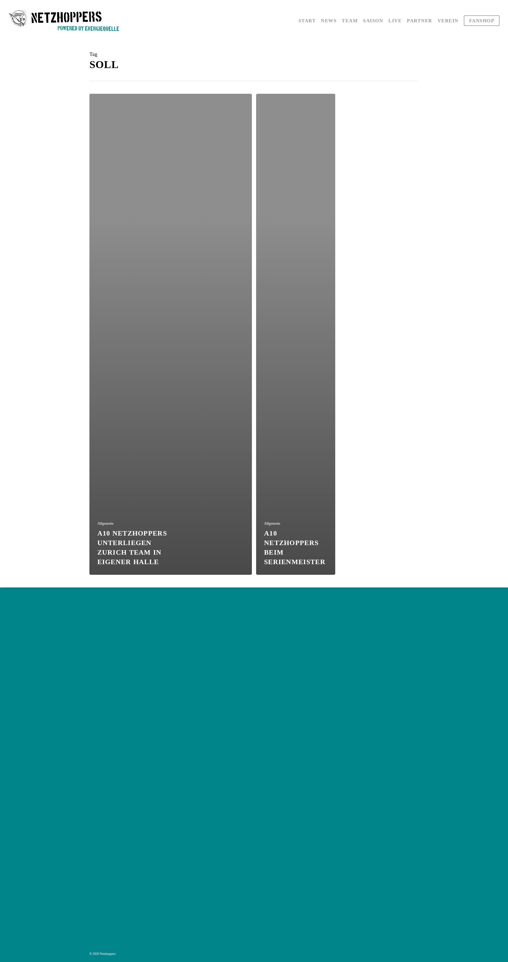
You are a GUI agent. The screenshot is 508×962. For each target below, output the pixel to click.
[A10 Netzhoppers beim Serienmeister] (295, 334)
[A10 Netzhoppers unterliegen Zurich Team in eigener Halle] (170, 334)
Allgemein (105, 523)
